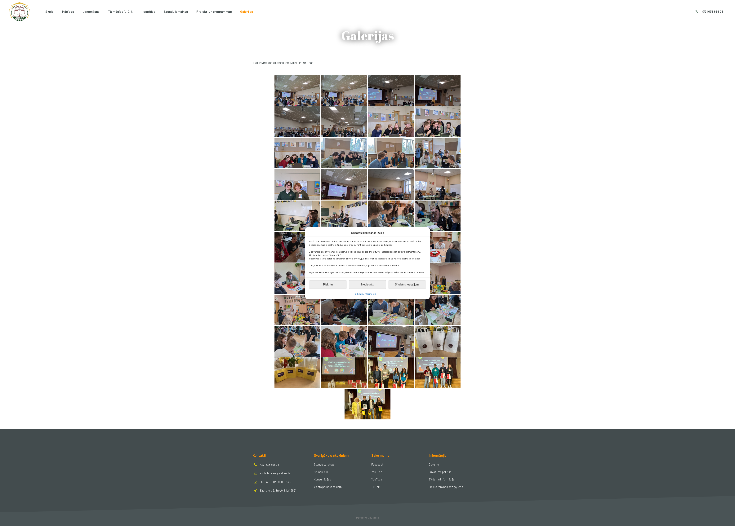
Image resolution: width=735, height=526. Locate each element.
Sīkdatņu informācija (365, 293)
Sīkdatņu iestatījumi (407, 284)
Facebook (377, 464)
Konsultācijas (322, 479)
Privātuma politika (440, 472)
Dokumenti (435, 464)
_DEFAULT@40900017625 (275, 482)
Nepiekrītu (367, 284)
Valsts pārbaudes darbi (328, 486)
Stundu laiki (321, 472)
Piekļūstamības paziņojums (446, 486)
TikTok (375, 486)
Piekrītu (328, 284)
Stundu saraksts (324, 464)
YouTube (376, 472)
